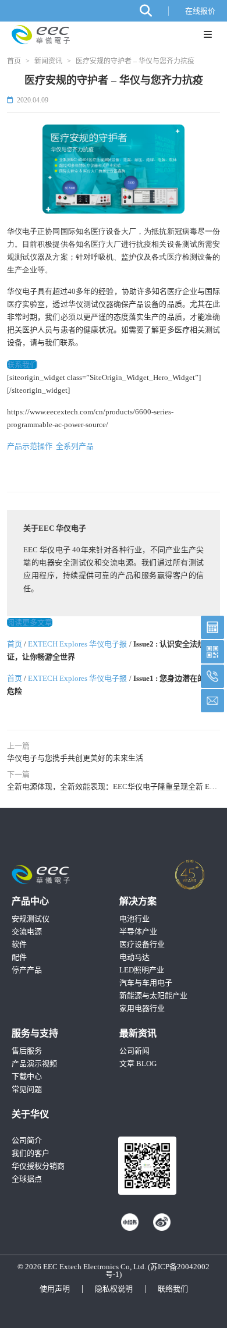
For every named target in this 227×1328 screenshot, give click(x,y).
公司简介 (27, 1140)
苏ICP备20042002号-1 (157, 1270)
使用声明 (55, 1289)
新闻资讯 (48, 61)
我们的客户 (30, 1153)
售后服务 (27, 1050)
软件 (19, 944)
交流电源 (27, 931)
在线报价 (200, 11)
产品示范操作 (31, 446)
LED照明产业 (141, 969)
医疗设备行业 (142, 944)
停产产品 (27, 969)
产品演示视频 (34, 1063)
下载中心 (27, 1076)
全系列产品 (75, 446)
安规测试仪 (30, 918)
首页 (14, 61)
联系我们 (22, 364)
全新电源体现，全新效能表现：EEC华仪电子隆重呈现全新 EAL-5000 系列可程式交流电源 (113, 786)
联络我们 (173, 1289)
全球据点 (27, 1178)
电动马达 (134, 957)
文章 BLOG (138, 1063)
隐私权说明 (114, 1289)
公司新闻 (134, 1050)
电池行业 (134, 918)
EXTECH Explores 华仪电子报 (77, 644)
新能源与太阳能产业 (153, 995)
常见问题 (27, 1089)
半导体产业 (138, 931)
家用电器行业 (142, 1008)
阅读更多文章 (29, 622)
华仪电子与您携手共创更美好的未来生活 (75, 758)
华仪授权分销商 (38, 1166)
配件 (19, 957)
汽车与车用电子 (145, 982)
